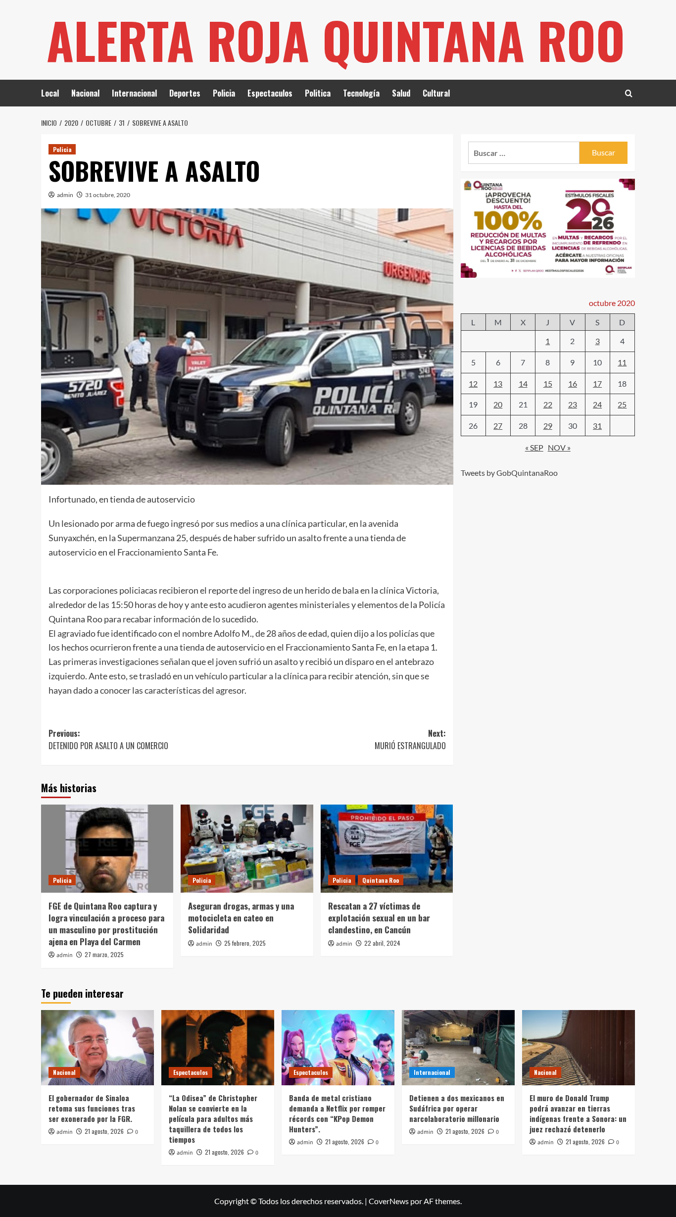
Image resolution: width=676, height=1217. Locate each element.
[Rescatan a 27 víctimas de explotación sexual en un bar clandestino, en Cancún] (387, 849)
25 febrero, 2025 (245, 943)
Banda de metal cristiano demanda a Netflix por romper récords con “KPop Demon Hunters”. (337, 1113)
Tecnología (361, 93)
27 (497, 425)
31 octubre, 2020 (107, 195)
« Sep (534, 447)
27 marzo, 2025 (104, 954)
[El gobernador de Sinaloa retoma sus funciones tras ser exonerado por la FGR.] (97, 1047)
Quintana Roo (380, 880)
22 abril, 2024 (382, 943)
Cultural (436, 93)
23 (572, 404)
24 (597, 404)
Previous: (108, 739)
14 (523, 383)
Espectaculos (269, 93)
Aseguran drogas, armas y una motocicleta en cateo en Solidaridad (241, 918)
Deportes (184, 93)
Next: (410, 739)
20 (497, 404)
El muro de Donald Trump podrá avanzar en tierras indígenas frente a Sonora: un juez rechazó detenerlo (578, 1113)
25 (622, 404)
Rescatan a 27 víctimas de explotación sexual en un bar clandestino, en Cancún (379, 918)
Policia (224, 93)
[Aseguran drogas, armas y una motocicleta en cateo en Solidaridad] (247, 849)
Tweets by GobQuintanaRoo (509, 472)
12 (473, 383)
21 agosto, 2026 (104, 1131)
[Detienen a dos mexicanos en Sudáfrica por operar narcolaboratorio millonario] (458, 1047)
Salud (401, 93)
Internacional (134, 93)
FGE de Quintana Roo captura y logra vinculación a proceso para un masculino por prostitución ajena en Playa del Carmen (106, 923)
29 (547, 425)
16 (572, 383)
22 (547, 404)
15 (547, 383)
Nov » (559, 447)
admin (65, 195)
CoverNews (389, 1201)
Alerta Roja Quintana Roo (336, 39)
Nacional (85, 93)
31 (597, 425)
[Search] (629, 93)
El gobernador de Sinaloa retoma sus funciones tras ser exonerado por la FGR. (91, 1108)
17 (597, 383)
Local (50, 93)
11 (622, 362)
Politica (318, 93)
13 (497, 383)
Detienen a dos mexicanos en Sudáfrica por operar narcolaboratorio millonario (456, 1108)
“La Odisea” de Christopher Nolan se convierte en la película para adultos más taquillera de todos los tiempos (213, 1118)
